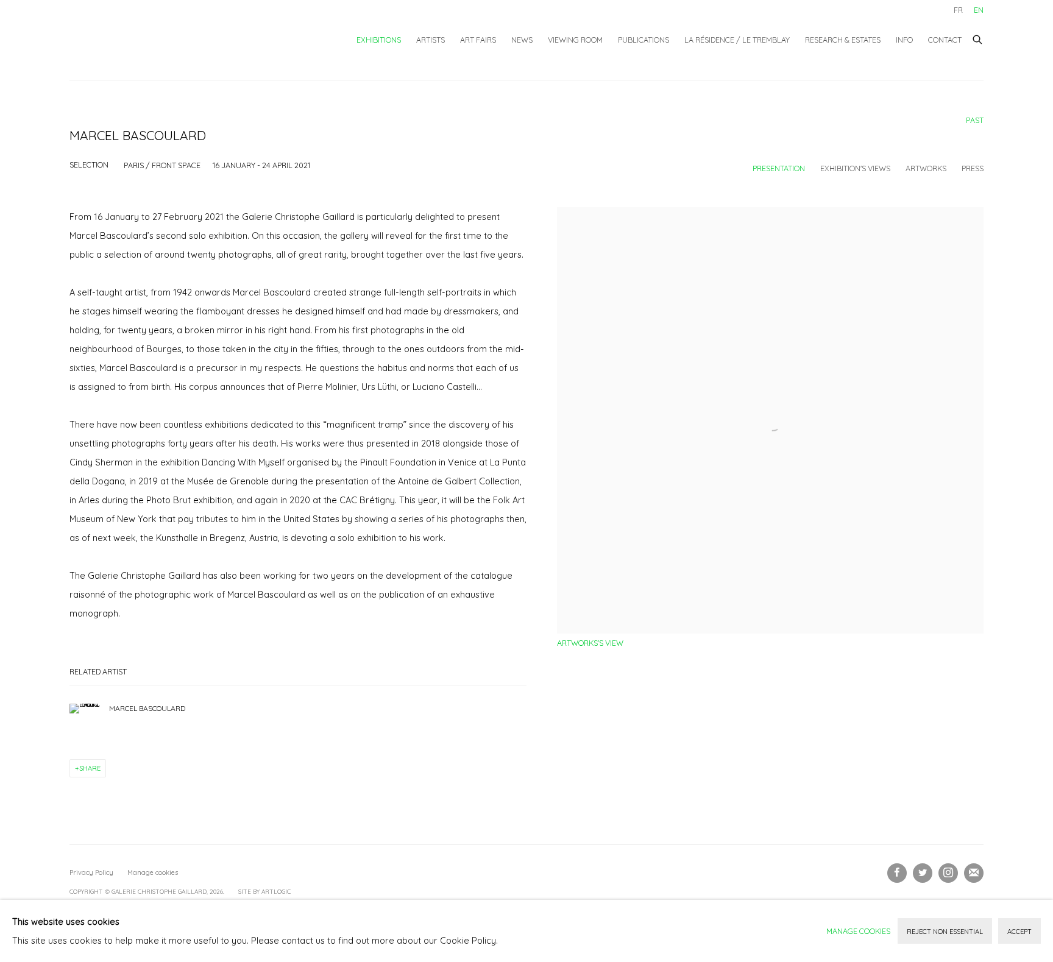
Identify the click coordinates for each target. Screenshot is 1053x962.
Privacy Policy (91, 872)
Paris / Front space (162, 165)
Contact (945, 39)
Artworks (926, 168)
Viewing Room (575, 39)
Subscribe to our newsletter (974, 873)
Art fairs (478, 39)
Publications (643, 39)
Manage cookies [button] (152, 872)
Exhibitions (378, 39)
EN (979, 10)
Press (973, 168)
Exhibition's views (855, 168)
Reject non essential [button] (945, 931)
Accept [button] (1019, 931)
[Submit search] (978, 38)
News (522, 39)
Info (904, 39)
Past (975, 120)
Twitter (922, 873)
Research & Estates (843, 39)
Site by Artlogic (264, 892)
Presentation (779, 168)
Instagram (948, 873)
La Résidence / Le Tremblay (737, 39)
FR (958, 10)
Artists (430, 39)
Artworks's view (590, 643)
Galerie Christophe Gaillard (160, 40)
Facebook (897, 873)
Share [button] (90, 768)
